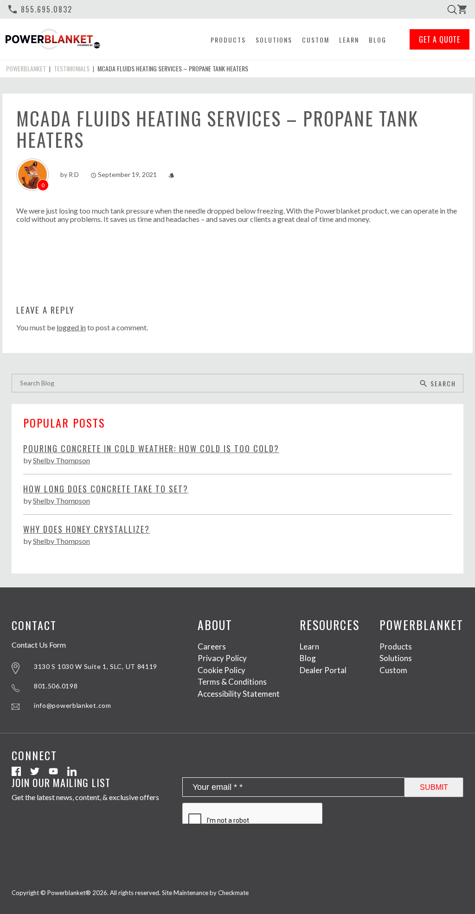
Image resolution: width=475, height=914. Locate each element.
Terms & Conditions (232, 682)
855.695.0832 (39, 9)
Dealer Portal (323, 670)
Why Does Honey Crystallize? (86, 529)
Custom (315, 39)
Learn (349, 39)
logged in (71, 327)
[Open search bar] (452, 9)
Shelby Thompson (61, 460)
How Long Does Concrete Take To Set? (105, 489)
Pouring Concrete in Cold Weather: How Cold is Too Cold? (151, 448)
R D (74, 174)
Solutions (274, 39)
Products (228, 39)
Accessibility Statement (239, 694)
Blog (377, 39)
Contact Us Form (39, 645)
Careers (212, 646)
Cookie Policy (221, 670)
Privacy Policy (222, 658)
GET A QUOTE (439, 39)
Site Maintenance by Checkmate (205, 892)
